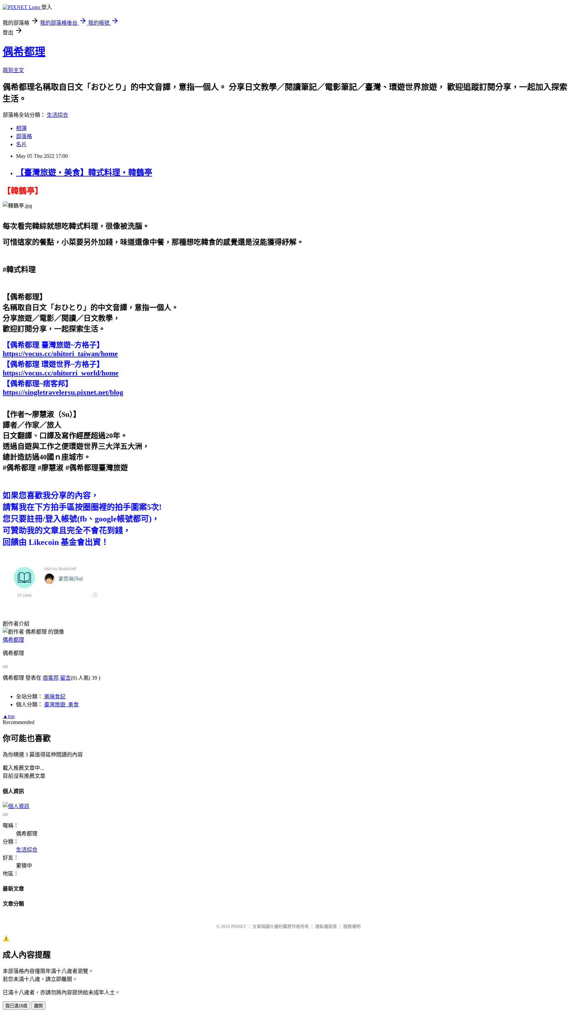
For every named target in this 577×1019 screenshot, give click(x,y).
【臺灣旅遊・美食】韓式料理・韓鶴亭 (84, 172)
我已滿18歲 (16, 1005)
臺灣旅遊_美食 (61, 704)
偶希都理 (24, 52)
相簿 (21, 128)
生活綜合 (57, 115)
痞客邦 (51, 678)
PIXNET (238, 926)
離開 (38, 1005)
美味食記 (54, 696)
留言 (65, 678)
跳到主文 (13, 70)
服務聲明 (352, 926)
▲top (9, 716)
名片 (21, 144)
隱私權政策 (326, 926)
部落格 (24, 136)
